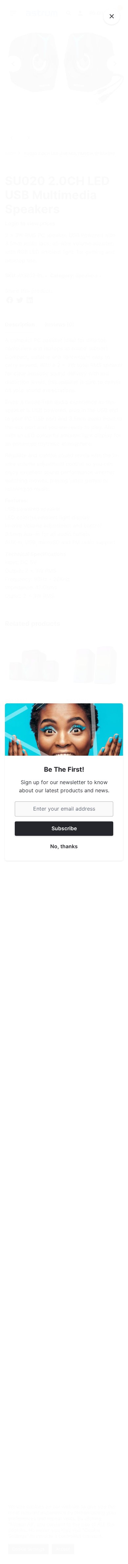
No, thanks (64, 846)
